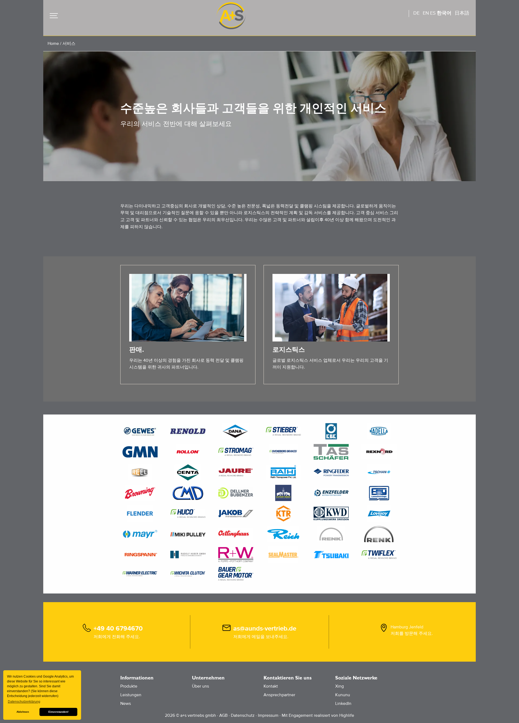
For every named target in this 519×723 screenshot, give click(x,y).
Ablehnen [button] (22, 711)
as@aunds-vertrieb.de (264, 628)
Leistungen (130, 695)
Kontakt (271, 686)
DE (416, 13)
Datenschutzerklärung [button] (24, 702)
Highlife (346, 715)
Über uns (200, 686)
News (125, 703)
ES (433, 13)
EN (426, 13)
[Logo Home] (231, 15)
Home (53, 43)
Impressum (268, 715)
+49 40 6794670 (118, 628)
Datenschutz (243, 715)
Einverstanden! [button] (58, 711)
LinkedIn (343, 703)
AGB (223, 715)
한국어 (444, 13)
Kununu (342, 695)
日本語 (462, 13)
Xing (339, 686)
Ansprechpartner (279, 695)
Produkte (128, 686)
